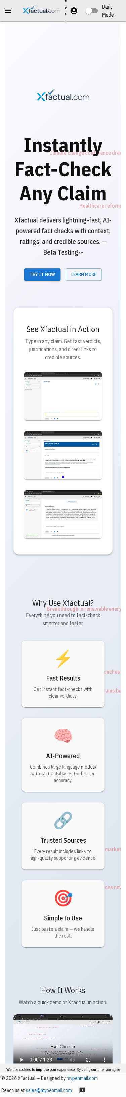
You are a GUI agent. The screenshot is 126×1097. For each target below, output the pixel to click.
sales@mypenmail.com (49, 1090)
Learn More (83, 274)
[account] (74, 10)
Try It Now (42, 274)
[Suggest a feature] (82, 1090)
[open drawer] (8, 10)
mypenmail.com (82, 1078)
